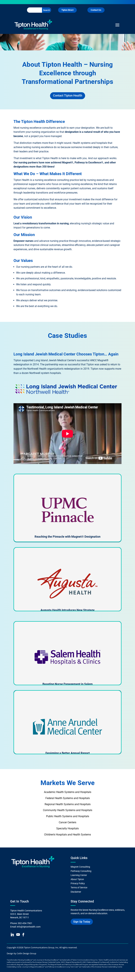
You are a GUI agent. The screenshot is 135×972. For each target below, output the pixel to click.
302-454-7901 (25, 923)
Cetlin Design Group (26, 953)
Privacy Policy (78, 883)
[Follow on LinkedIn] (12, 934)
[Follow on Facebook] (23, 934)
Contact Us (96, 10)
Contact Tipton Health (67, 95)
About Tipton (77, 879)
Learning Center (79, 875)
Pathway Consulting (81, 871)
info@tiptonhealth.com (28, 926)
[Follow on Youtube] (18, 934)
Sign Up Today (81, 921)
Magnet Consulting (80, 866)
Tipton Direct (67, 10)
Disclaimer (76, 891)
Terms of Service (79, 887)
